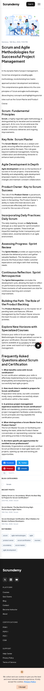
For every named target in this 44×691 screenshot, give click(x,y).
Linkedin (24, 468)
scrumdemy (7, 545)
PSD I (5, 636)
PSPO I (5, 632)
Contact (6, 605)
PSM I (5, 627)
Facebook (10, 463)
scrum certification (24, 540)
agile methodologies (19, 535)
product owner (8, 540)
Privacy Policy (8, 658)
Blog (4, 601)
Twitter (24, 463)
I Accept (22, 687)
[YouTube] (16, 579)
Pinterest (9, 468)
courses (37, 540)
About (5, 614)
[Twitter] (5, 579)
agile (31, 535)
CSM (5, 640)
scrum (5, 535)
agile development (9, 550)
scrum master (20, 545)
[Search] (4, 473)
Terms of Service (9, 662)
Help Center (7, 654)
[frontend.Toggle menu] (39, 4)
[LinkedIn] (11, 579)
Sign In (30, 4)
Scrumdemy (24, 342)
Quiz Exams (7, 597)
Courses (6, 592)
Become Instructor (10, 609)
